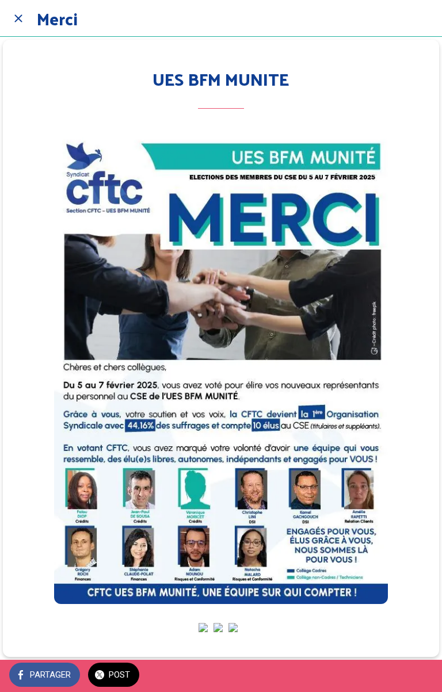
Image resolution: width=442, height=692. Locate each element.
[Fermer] (18, 18)
